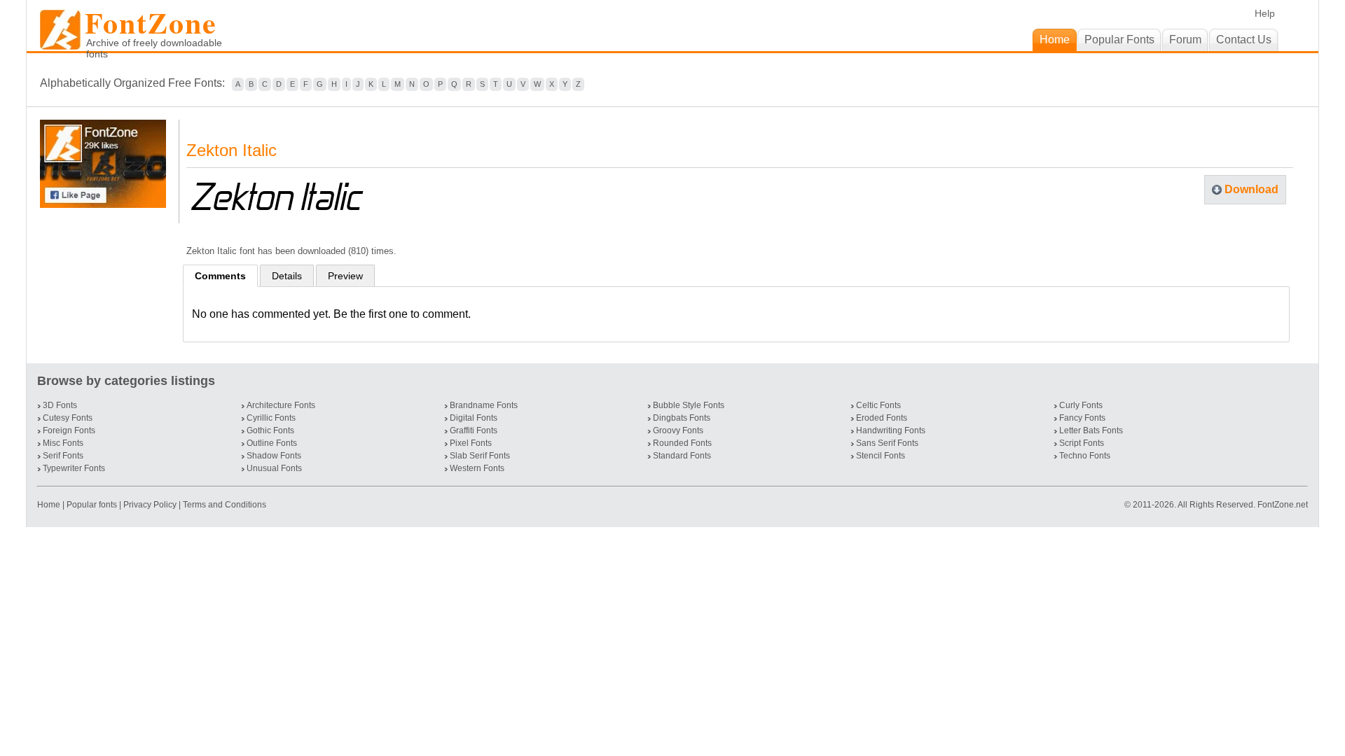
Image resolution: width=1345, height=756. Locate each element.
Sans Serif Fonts (887, 443)
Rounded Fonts (682, 443)
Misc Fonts (63, 443)
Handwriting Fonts (890, 430)
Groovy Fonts (678, 430)
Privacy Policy (150, 505)
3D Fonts (60, 405)
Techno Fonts (1084, 456)
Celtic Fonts (878, 405)
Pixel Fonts (471, 443)
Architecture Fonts (281, 405)
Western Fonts (477, 468)
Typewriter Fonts (74, 468)
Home (49, 505)
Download (1251, 189)
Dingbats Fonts (681, 418)
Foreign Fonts (69, 430)
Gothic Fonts (270, 430)
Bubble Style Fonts (688, 405)
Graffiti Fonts (473, 430)
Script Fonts (1081, 443)
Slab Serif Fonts (480, 456)
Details (287, 275)
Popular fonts (92, 505)
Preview (345, 275)
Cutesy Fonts (67, 418)
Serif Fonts (63, 456)
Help (1265, 13)
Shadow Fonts (274, 456)
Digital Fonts (473, 418)
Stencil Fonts (880, 456)
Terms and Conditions (224, 505)
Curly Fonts (1081, 405)
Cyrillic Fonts (271, 418)
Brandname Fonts (484, 405)
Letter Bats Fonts (1091, 430)
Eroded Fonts (881, 418)
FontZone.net (1282, 505)
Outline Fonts (272, 443)
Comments (220, 275)
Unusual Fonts (274, 468)
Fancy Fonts (1082, 418)
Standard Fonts (682, 456)
